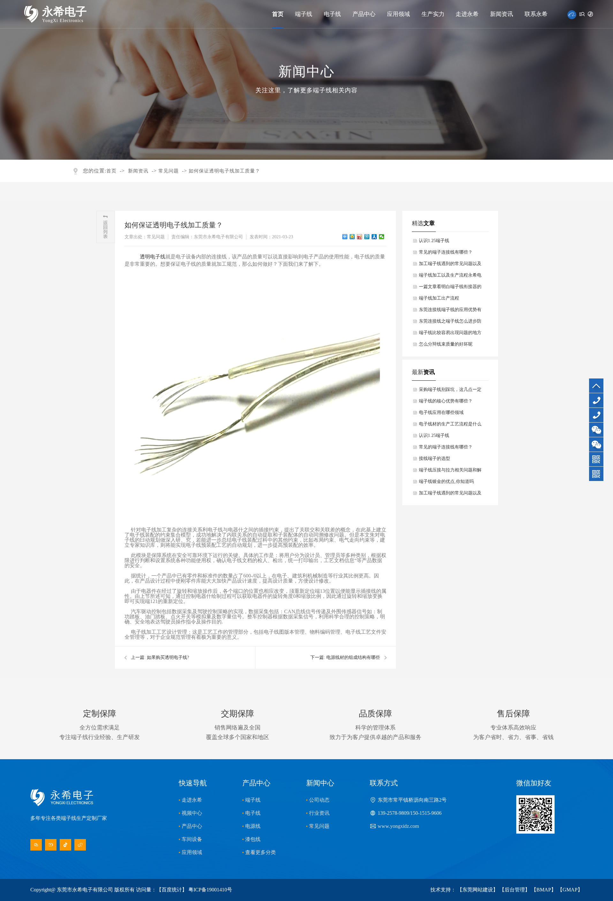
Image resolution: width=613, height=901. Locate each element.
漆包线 (253, 839)
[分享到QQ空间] (352, 236)
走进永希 (467, 14)
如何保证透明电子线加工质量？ (224, 170)
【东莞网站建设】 (477, 889)
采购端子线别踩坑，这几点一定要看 (450, 391)
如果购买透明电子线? (168, 657)
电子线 (332, 14)
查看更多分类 (260, 852)
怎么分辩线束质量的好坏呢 (446, 344)
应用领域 (398, 14)
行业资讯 (319, 813)
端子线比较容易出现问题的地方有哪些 (450, 334)
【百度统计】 (171, 889)
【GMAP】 (570, 889)
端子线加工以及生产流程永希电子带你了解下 (450, 277)
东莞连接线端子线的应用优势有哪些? (450, 311)
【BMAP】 (543, 889)
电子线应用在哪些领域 (441, 412)
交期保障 (237, 714)
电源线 (253, 826)
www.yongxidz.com (398, 826)
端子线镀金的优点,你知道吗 (446, 481)
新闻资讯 (501, 14)
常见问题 (168, 170)
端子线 (303, 14)
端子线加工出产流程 (439, 298)
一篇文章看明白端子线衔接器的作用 (450, 288)
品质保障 (375, 714)
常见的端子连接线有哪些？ (446, 252)
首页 (278, 14)
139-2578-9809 (597, 407)
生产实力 (432, 14)
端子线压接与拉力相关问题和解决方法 (450, 472)
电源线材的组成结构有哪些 (353, 657)
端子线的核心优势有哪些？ (446, 401)
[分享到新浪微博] (359, 236)
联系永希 (536, 14)
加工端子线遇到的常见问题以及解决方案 (450, 265)
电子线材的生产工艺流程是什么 (450, 424)
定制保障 (99, 714)
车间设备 (192, 839)
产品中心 (363, 14)
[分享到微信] (381, 236)
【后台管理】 (514, 889)
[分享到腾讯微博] (367, 236)
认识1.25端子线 (434, 240)
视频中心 (192, 813)
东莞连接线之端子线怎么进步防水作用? (450, 323)
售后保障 (513, 714)
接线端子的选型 (434, 458)
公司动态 (319, 800)
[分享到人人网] (374, 236)
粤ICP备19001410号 (210, 889)
